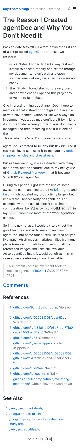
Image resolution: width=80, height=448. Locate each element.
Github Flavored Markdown (27, 172)
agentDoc (36, 52)
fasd (6, 194)
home (16, 9)
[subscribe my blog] (33, 439)
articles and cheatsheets (35, 155)
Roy (6, 9)
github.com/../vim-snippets (32, 343)
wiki (57, 208)
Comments (15, 285)
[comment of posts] (29, 439)
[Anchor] (30, 284)
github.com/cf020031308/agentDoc (39, 317)
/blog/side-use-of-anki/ (26, 414)
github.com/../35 (25, 338)
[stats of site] (37, 439)
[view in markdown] (41, 439)
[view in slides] (74, 9)
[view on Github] (46, 439)
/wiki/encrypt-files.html (26, 429)
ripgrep (65, 190)
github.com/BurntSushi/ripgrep (35, 307)
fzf (56, 190)
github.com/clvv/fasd (28, 368)
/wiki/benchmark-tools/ (26, 408)
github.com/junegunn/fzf (31, 374)
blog (24, 9)
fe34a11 (40, 271)
